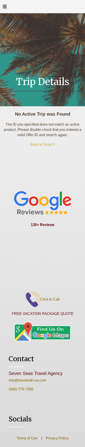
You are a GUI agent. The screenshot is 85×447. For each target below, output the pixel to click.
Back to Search (42, 144)
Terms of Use (27, 438)
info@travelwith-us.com (27, 380)
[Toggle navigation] (4, 7)
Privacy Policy (57, 438)
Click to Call (50, 299)
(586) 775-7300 (21, 389)
